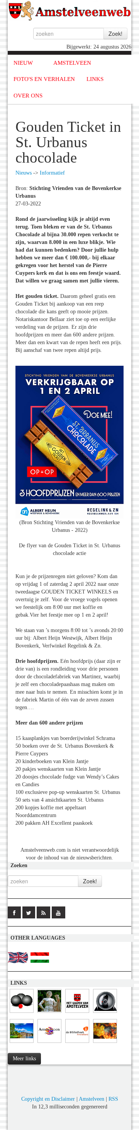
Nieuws (23, 173)
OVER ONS (28, 95)
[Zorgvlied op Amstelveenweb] (49, 1013)
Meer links (24, 1058)
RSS (113, 1099)
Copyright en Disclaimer (48, 1099)
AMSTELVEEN (72, 63)
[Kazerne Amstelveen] (105, 1043)
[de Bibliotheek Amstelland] (77, 1043)
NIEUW (23, 63)
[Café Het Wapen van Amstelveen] (77, 1013)
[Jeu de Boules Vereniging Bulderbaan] (22, 1013)
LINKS (94, 79)
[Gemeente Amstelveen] (22, 1043)
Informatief (52, 173)
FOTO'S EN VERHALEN (44, 79)
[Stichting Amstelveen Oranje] (49, 1043)
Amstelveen (91, 1099)
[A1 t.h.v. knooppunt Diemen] (105, 1013)
